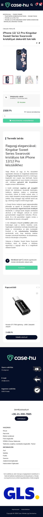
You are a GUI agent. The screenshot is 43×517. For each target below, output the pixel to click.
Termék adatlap (22, 337)
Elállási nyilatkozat (8, 436)
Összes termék (17, 14)
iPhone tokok (32, 16)
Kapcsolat (22, 419)
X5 (14, 29)
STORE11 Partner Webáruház (11, 441)
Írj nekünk (21, 268)
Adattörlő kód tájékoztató (10, 461)
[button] (37, 80)
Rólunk (5, 431)
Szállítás (5, 453)
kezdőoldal (7, 14)
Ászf (4, 450)
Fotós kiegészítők (8, 439)
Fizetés (5, 456)
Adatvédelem (25, 509)
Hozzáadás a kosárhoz (23, 121)
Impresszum (15, 509)
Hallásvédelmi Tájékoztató (11, 463)
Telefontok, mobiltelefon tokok (15, 16)
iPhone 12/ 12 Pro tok (11, 18)
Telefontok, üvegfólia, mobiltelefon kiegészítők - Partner (19, 444)
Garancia (5, 458)
